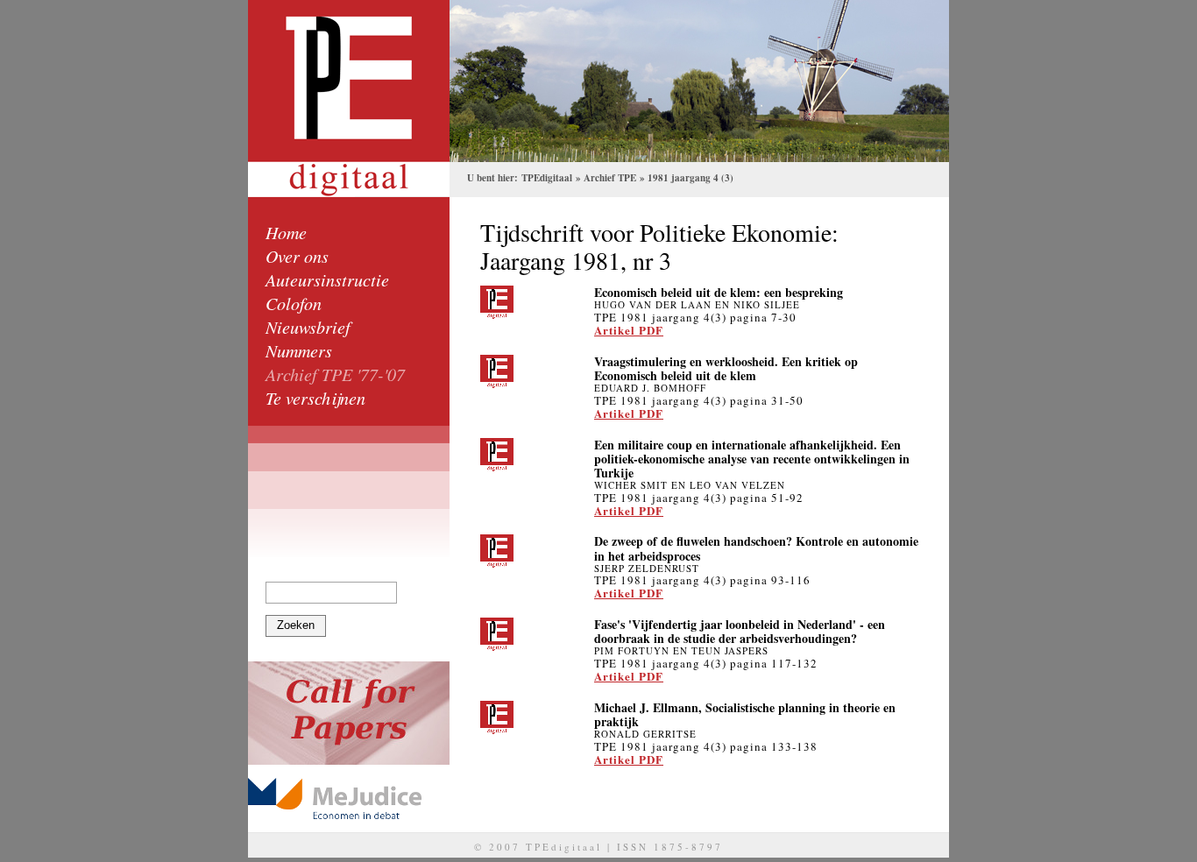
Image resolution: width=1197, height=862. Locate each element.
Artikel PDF (628, 329)
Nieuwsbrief (308, 326)
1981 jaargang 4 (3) (690, 178)
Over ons (297, 255)
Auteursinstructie (327, 279)
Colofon (294, 303)
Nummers (299, 350)
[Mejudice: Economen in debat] (349, 798)
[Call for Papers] (349, 713)
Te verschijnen (315, 397)
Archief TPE (610, 178)
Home (286, 232)
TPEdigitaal (546, 178)
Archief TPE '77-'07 (335, 374)
